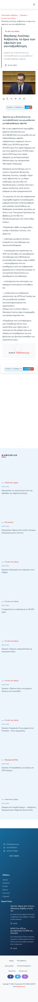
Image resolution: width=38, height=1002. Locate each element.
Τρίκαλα (23, 15)
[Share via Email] (20, 98)
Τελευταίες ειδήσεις (9, 15)
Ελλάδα (5, 886)
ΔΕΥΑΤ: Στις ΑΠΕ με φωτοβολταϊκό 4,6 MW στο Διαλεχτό (21, 930)
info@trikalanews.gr (12, 844)
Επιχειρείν (6, 896)
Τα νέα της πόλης (8, 18)
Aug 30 (15, 923)
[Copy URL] (24, 98)
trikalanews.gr (22, 352)
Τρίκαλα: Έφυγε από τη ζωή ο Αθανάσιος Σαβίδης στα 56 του (22, 908)
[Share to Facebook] (7, 98)
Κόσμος (5, 890)
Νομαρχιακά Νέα (11, 760)
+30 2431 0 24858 (12, 851)
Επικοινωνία (23, 971)
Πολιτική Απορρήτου (24, 966)
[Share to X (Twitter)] (11, 98)
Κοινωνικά (9, 522)
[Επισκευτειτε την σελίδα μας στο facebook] (10, 976)
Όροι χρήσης (9, 966)
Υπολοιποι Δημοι (11, 482)
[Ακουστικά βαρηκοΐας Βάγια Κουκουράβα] (19, 393)
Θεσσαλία (6, 883)
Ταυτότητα (12, 971)
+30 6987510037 (11, 848)
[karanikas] (19, 423)
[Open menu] (34, 4)
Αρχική (11, 961)
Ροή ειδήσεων (21, 961)
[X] (18, 976)
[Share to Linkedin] (15, 98)
